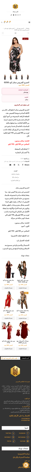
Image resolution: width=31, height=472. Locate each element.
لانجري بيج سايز (20, 28)
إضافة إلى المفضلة (21, 149)
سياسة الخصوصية (24, 454)
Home (27, 28)
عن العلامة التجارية (15, 180)
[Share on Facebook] (22, 164)
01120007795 (25, 420)
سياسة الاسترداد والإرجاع (21, 457)
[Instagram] (18, 15)
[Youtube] (13, 15)
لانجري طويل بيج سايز (9, 28)
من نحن (27, 460)
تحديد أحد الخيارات (23, 288)
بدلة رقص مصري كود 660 (8, 281)
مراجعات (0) (15, 177)
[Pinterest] (15, 15)
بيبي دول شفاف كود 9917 (8, 311)
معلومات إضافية (15, 174)
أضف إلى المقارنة (21, 152)
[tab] (15, 171)
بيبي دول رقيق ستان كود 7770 (8, 342)
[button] (19, 358)
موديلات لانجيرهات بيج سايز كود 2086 (23, 342)
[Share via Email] (10, 164)
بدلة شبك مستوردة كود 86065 (22, 311)
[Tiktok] (11, 15)
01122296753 (26, 418)
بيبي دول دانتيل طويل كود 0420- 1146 (22, 281)
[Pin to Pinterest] (14, 164)
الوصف (15, 171)
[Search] (2, 22)
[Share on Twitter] (18, 164)
